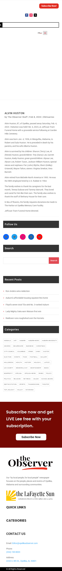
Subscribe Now (31, 437)
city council (9, 351)
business (29, 346)
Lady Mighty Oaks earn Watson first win (23, 311)
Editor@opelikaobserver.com (25, 543)
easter (46, 351)
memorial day (22, 368)
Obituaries (48, 117)
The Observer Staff (18, 117)
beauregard (18, 346)
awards (7, 346)
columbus (21, 351)
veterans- (30, 390)
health (19, 362)
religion (17, 379)
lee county (8, 368)
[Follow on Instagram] (31, 15)
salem (36, 379)
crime (30, 351)
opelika (18, 373)
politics (7, 379)
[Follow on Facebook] (26, 15)
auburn (23, 340)
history (28, 362)
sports (22, 384)
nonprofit (8, 373)
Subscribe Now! (49, 6)
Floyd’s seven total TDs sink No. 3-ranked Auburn (27, 304)
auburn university (49, 340)
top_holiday (9, 390)
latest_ (47, 362)
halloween (8, 362)
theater (45, 384)
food (25, 357)
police (48, 373)
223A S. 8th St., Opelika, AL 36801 (21, 561)
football (34, 357)
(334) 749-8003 (13, 552)
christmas (40, 346)
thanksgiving (33, 384)
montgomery (35, 368)
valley (20, 390)
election (7, 357)
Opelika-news (30, 373)
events (17, 357)
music (46, 368)
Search (53, 260)
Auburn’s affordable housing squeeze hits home (27, 298)
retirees (27, 379)
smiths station (10, 384)
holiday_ (37, 362)
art (15, 340)
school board (47, 379)
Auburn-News (33, 340)
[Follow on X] (35, 15)
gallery (44, 357)
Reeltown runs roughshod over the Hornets (25, 318)
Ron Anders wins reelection (18, 291)
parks (41, 373)
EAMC (38, 351)
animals (7, 340)
